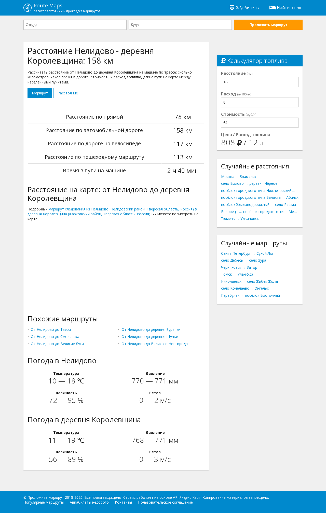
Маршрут (40, 93)
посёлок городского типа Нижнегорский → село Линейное (259, 190)
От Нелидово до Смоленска (55, 336)
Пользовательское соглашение (165, 502)
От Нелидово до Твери (51, 329)
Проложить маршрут (268, 25)
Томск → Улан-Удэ (237, 274)
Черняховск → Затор (239, 267)
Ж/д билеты (247, 7)
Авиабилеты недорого (89, 502)
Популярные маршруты (43, 502)
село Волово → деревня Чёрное (249, 183)
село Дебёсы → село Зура (243, 260)
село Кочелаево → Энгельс (245, 288)
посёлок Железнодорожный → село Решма (258, 204)
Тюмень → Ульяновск (240, 218)
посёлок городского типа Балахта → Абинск (259, 197)
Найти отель (290, 7)
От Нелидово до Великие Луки (57, 343)
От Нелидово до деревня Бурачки (150, 329)
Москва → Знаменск (238, 176)
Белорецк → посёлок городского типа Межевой (259, 211)
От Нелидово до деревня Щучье (149, 336)
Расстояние (68, 93)
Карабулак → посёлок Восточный (250, 295)
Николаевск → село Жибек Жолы (249, 281)
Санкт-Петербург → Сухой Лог (247, 253)
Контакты (123, 502)
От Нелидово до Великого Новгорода (154, 343)
